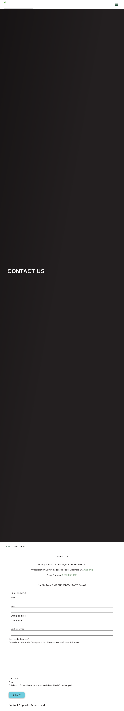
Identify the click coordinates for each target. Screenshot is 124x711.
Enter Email (16, 620)
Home (9, 546)
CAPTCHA (13, 678)
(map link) (88, 569)
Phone (12, 682)
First (13, 597)
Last (13, 606)
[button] (116, 4)
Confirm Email (17, 629)
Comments (19, 639)
